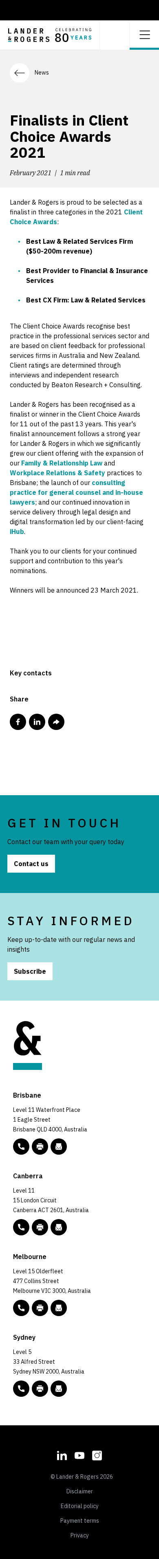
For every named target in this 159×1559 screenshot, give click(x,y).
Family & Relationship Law (61, 463)
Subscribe (30, 971)
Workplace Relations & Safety (57, 473)
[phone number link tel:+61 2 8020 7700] (21, 1388)
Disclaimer (79, 1491)
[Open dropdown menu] (144, 34)
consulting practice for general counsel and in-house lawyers (76, 492)
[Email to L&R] (59, 1146)
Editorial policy (80, 1506)
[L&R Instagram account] (97, 1455)
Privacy (80, 1535)
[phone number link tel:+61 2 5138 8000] (21, 1227)
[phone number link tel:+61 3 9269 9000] (21, 1308)
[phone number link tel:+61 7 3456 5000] (21, 1146)
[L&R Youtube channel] (79, 1455)
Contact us (31, 864)
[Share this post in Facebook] (18, 722)
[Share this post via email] (56, 722)
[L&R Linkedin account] (62, 1455)
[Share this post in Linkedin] (37, 722)
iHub (17, 531)
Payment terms (79, 1520)
